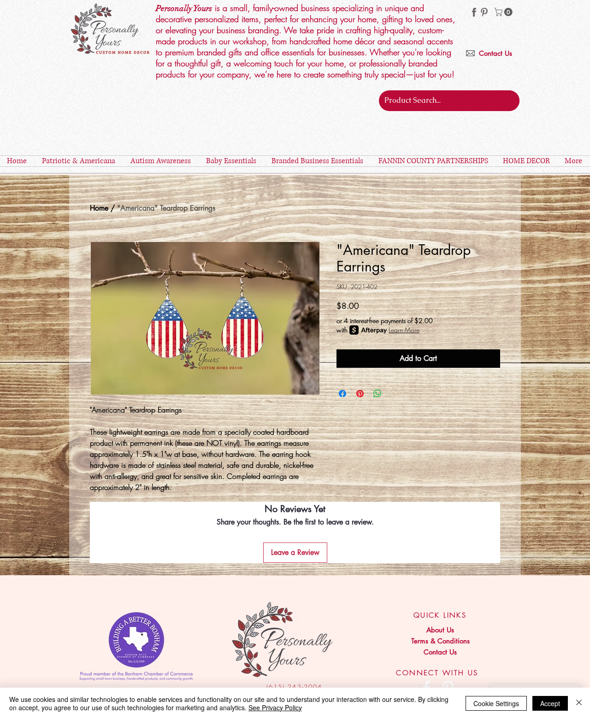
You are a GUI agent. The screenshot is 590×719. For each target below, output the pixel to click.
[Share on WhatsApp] (377, 393)
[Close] (578, 703)
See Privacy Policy (275, 707)
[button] (504, 12)
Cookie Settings (496, 703)
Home (99, 208)
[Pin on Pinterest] (360, 393)
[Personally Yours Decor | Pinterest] (484, 12)
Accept (550, 703)
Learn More (404, 329)
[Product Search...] (510, 100)
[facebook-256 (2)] (474, 12)
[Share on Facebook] (342, 393)
